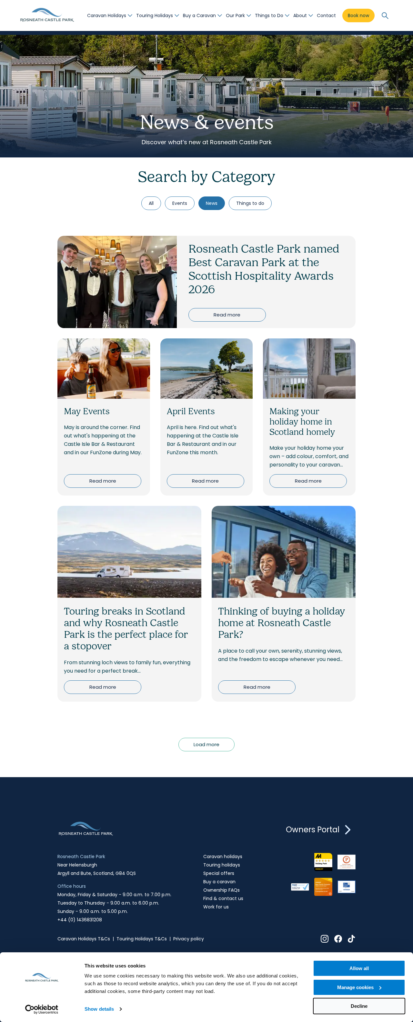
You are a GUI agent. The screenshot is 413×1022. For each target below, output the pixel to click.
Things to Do (269, 15)
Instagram (324, 939)
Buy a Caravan (199, 15)
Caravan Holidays (106, 15)
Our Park (235, 15)
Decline (359, 1006)
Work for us (216, 907)
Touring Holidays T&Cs (141, 939)
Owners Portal (312, 829)
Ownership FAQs (221, 890)
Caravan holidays (222, 856)
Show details (99, 1009)
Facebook (338, 939)
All (151, 203)
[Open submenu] (130, 15)
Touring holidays (221, 865)
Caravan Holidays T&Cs (83, 939)
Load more (206, 744)
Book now (358, 15)
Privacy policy (188, 939)
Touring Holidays (154, 15)
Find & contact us (223, 898)
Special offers (218, 873)
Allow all (359, 968)
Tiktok (352, 939)
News (211, 203)
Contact (326, 15)
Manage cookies (355, 987)
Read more (227, 314)
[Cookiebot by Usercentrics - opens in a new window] (42, 1009)
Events (179, 203)
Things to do (250, 203)
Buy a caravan (219, 881)
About (300, 15)
